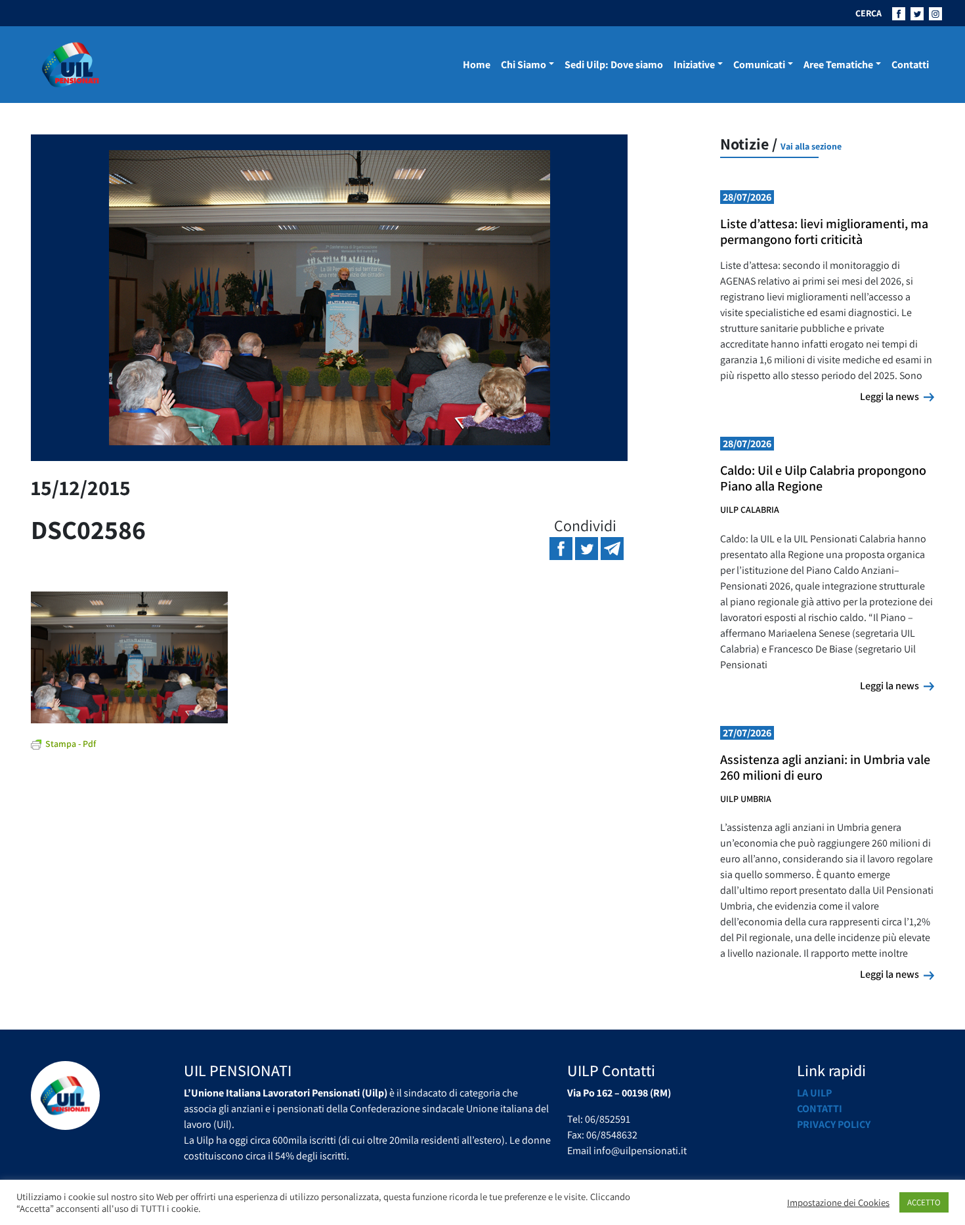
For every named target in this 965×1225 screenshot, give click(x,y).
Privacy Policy (833, 1124)
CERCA (868, 13)
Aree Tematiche (838, 64)
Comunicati (759, 64)
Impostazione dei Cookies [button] (838, 1203)
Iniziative (694, 64)
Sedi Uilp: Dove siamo (614, 64)
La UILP (814, 1093)
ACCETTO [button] (924, 1202)
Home (476, 64)
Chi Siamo (523, 64)
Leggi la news (897, 396)
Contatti (910, 64)
